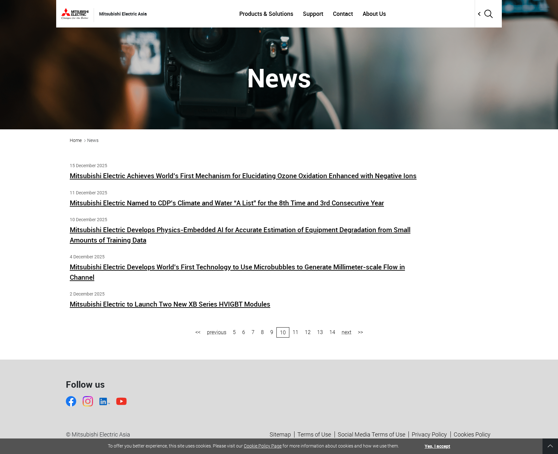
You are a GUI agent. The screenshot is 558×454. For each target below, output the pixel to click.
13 (320, 332)
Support (313, 13)
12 (308, 332)
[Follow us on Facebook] (71, 401)
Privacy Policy (429, 434)
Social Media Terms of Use (371, 434)
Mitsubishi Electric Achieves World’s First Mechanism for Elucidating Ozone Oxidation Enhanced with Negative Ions (243, 175)
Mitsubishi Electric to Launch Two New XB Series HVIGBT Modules (170, 303)
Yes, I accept (437, 446)
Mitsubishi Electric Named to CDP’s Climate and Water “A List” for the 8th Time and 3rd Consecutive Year (227, 202)
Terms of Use (314, 434)
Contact (343, 13)
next (346, 332)
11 (295, 332)
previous (216, 332)
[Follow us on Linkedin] (104, 401)
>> (360, 332)
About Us (374, 13)
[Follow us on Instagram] (88, 401)
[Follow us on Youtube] (121, 401)
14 (332, 332)
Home (76, 140)
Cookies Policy (472, 434)
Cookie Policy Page (263, 446)
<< (198, 332)
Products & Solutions (266, 13)
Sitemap (280, 434)
